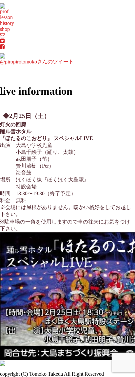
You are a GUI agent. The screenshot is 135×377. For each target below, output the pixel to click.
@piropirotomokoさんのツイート (37, 61)
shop (5, 29)
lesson (6, 17)
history (7, 23)
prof (4, 11)
